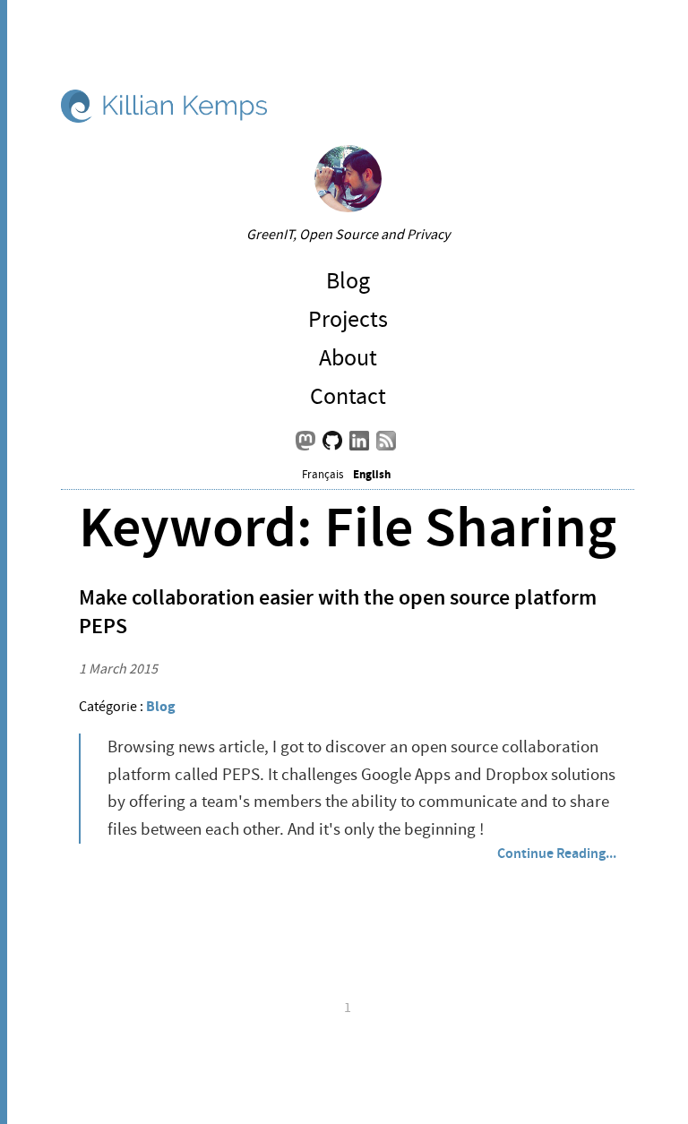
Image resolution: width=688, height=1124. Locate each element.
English (372, 474)
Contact (348, 396)
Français (322, 475)
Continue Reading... (556, 853)
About (348, 358)
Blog (348, 281)
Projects (348, 319)
